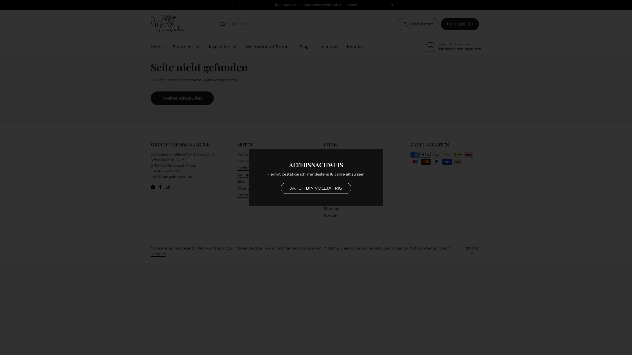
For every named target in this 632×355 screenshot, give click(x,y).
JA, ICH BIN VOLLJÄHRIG (316, 188)
